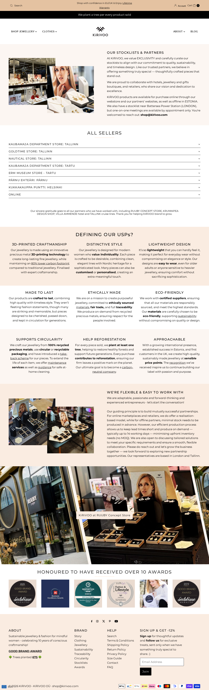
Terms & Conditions (120, 640)
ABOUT (178, 31)
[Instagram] (97, 621)
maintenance (57, 363)
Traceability (82, 654)
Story (77, 636)
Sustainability (83, 649)
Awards (79, 667)
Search (112, 636)
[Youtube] (116, 621)
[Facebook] (91, 621)
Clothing (80, 640)
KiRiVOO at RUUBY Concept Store (104, 515)
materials (82, 307)
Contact (112, 662)
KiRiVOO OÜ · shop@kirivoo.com (56, 686)
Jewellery (80, 645)
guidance (44, 367)
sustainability (187, 315)
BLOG (194, 31)
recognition (177, 363)
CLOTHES (48, 31)
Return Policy (116, 649)
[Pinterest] (110, 621)
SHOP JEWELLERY (23, 31)
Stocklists (81, 662)
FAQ (110, 667)
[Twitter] (103, 621)
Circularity (81, 658)
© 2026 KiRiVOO (20, 686)
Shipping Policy (118, 645)
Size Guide (114, 658)
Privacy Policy (116, 654)
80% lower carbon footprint (50, 263)
